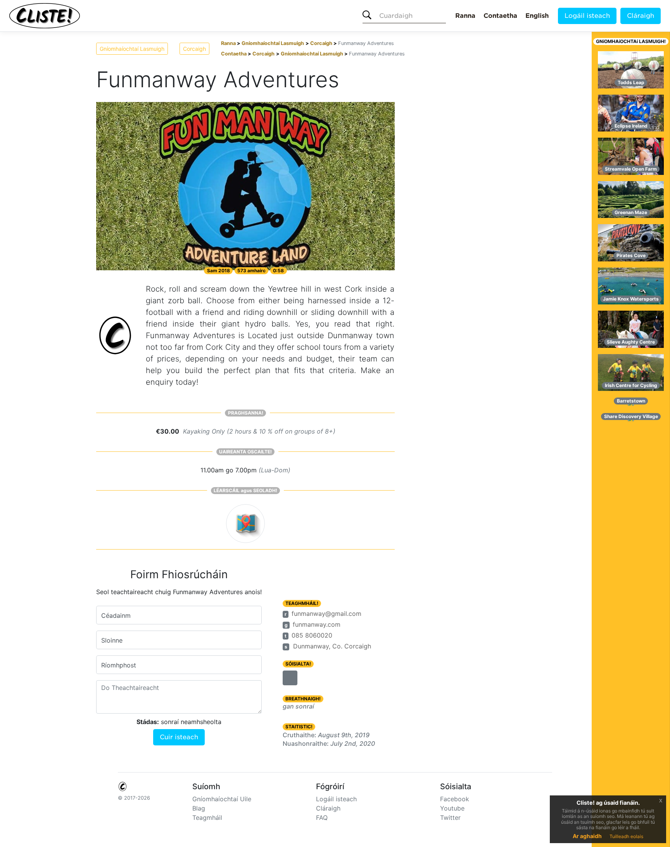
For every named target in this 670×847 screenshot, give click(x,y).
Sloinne (112, 640)
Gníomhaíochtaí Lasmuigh (132, 48)
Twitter (450, 817)
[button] (290, 678)
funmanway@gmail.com (326, 613)
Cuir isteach (179, 737)
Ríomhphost (118, 665)
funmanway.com (316, 624)
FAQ (322, 817)
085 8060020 (312, 635)
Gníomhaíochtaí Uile (221, 799)
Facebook (454, 799)
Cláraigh (640, 15)
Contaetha (500, 15)
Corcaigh (194, 48)
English (537, 15)
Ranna (465, 15)
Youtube (452, 808)
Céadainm (116, 615)
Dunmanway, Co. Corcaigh (332, 646)
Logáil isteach (587, 15)
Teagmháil (207, 817)
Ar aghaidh (587, 836)
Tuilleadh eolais (626, 836)
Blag (198, 808)
